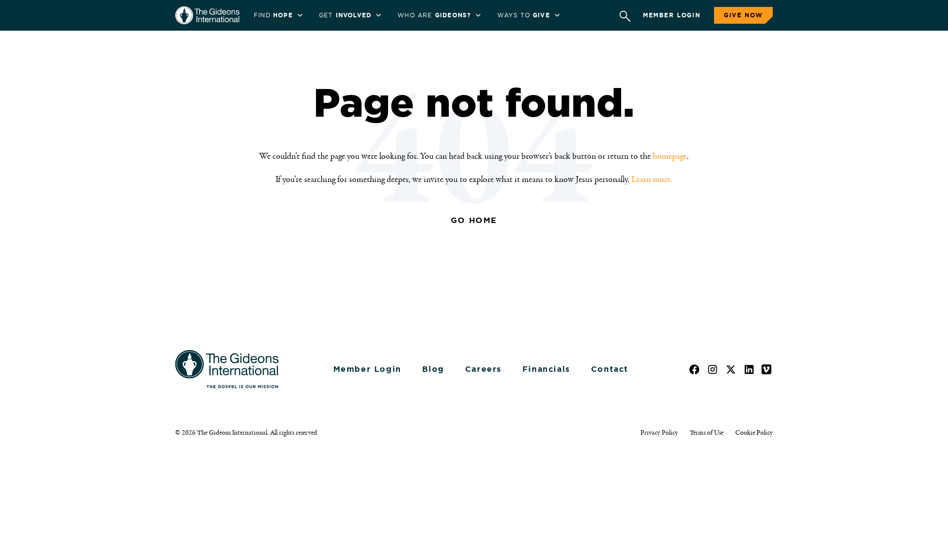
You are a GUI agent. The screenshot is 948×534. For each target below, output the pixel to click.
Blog (433, 369)
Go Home (474, 220)
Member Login (671, 15)
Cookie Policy (754, 432)
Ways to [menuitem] (523, 15)
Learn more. (652, 179)
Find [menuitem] (273, 15)
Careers (483, 369)
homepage (670, 156)
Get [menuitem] (345, 15)
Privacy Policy (659, 432)
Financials (546, 369)
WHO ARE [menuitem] (434, 15)
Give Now (743, 15)
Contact (610, 369)
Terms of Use (706, 432)
